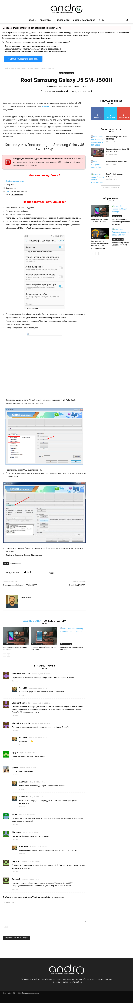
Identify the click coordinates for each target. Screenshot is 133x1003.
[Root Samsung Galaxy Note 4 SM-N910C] (97, 140)
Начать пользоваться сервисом (23, 59)
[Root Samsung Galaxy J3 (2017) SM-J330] (73, 636)
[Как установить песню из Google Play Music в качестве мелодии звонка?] (100, 233)
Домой (5, 68)
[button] (127, 20)
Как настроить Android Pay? (116, 162)
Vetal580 (23, 688)
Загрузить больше (110, 187)
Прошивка (45, 20)
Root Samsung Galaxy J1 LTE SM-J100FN (20, 585)
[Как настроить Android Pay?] (97, 165)
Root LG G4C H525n (77, 585)
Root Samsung (22, 68)
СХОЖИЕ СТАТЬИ (32, 621)
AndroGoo (53, 86)
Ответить (15, 681)
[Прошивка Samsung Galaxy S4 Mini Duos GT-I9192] (97, 152)
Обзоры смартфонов (84, 20)
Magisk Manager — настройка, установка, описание (121, 221)
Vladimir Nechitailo (41, 897)
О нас (101, 20)
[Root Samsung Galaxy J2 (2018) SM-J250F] (44, 636)
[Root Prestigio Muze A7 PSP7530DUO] (97, 178)
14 (86, 86)
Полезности (62, 20)
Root (31, 20)
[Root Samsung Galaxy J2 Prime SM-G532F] (16, 636)
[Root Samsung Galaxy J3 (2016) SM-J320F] (121, 234)
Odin (8, 191)
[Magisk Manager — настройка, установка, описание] (121, 211)
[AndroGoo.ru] (66, 9)
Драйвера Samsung (15, 181)
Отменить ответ (58, 897)
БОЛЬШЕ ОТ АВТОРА (55, 621)
